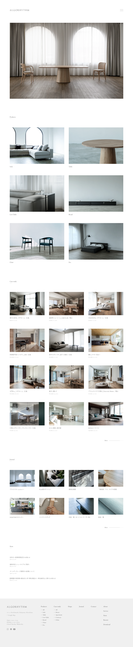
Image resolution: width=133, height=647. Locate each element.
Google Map (11, 615)
